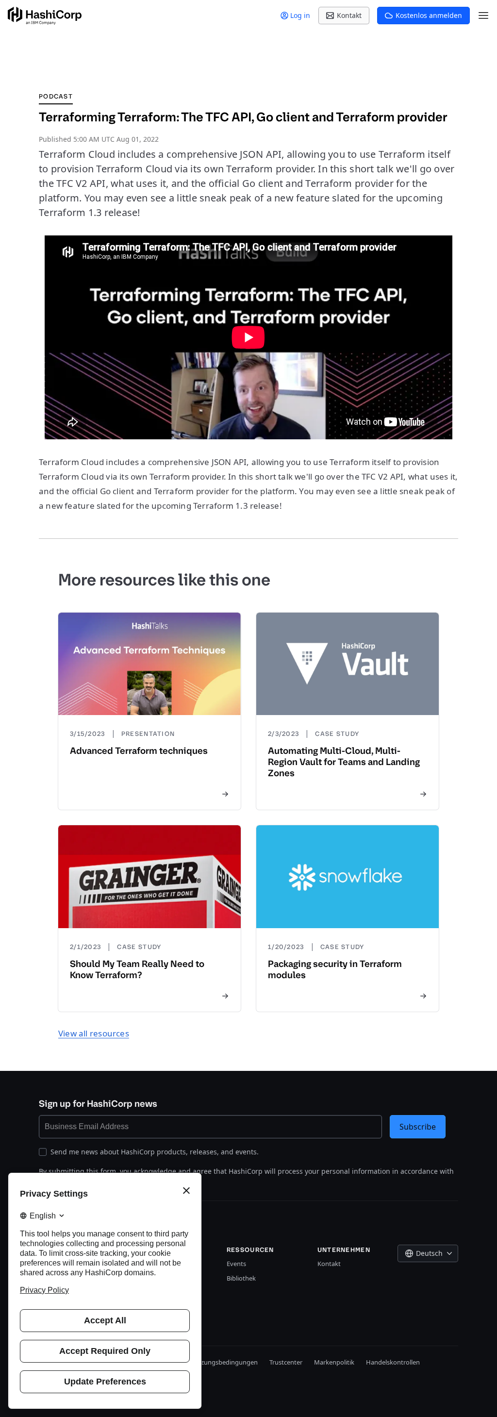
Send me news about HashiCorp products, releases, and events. (154, 1151)
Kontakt (329, 1263)
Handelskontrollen (393, 1362)
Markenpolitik (334, 1362)
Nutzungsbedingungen (224, 1362)
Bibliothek (241, 1278)
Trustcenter (285, 1362)
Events (236, 1263)
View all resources (93, 1033)
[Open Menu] (483, 15)
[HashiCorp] (45, 16)
